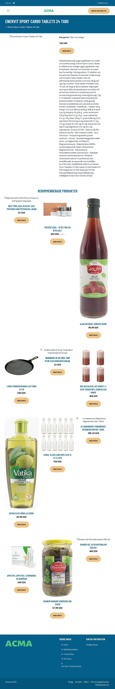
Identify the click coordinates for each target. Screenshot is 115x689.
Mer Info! (66, 51)
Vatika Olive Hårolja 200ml (21, 513)
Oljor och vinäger (77, 37)
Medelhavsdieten (70, 649)
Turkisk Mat (68, 654)
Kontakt (78, 682)
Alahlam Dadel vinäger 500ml (93, 324)
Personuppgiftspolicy (100, 682)
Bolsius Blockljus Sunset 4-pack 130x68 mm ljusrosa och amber (93, 389)
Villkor (86, 682)
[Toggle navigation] (8, 11)
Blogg (70, 682)
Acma (65, 645)
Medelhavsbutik (98, 11)
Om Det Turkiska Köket (71, 666)
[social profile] (14, 3)
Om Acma (67, 659)
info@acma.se (103, 3)
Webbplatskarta (102, 685)
